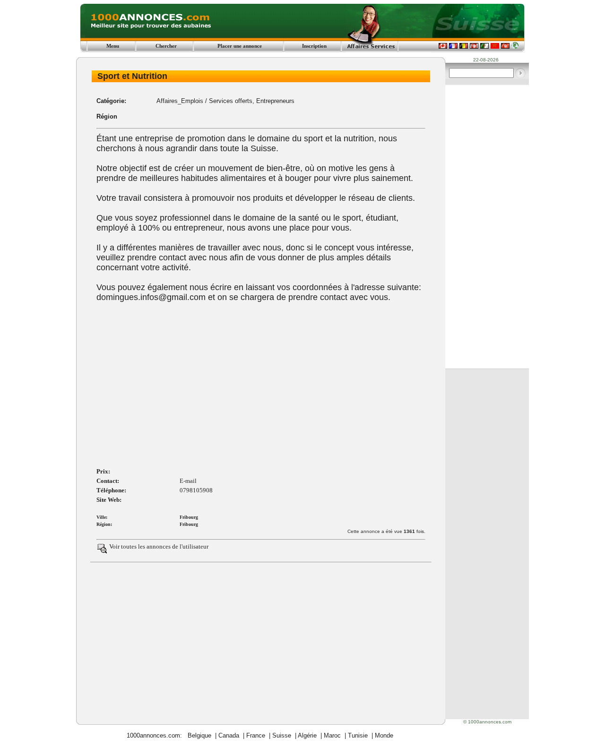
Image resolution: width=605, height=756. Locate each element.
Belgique (199, 735)
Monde (384, 735)
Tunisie (358, 735)
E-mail (188, 480)
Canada (228, 735)
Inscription (314, 46)
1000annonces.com (153, 735)
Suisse (281, 735)
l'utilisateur (194, 546)
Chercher (166, 46)
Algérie (307, 735)
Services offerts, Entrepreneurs (251, 100)
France (255, 735)
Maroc (332, 735)
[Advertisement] (260, 392)
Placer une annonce (239, 46)
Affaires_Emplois (179, 100)
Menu (112, 46)
